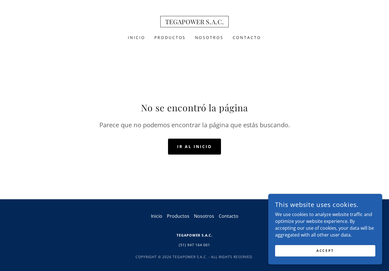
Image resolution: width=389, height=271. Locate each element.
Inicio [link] (136, 37)
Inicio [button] (156, 216)
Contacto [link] (247, 37)
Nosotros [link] (209, 37)
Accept (325, 250)
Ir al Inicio (194, 146)
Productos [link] (170, 37)
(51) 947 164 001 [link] (194, 245)
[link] (194, 22)
